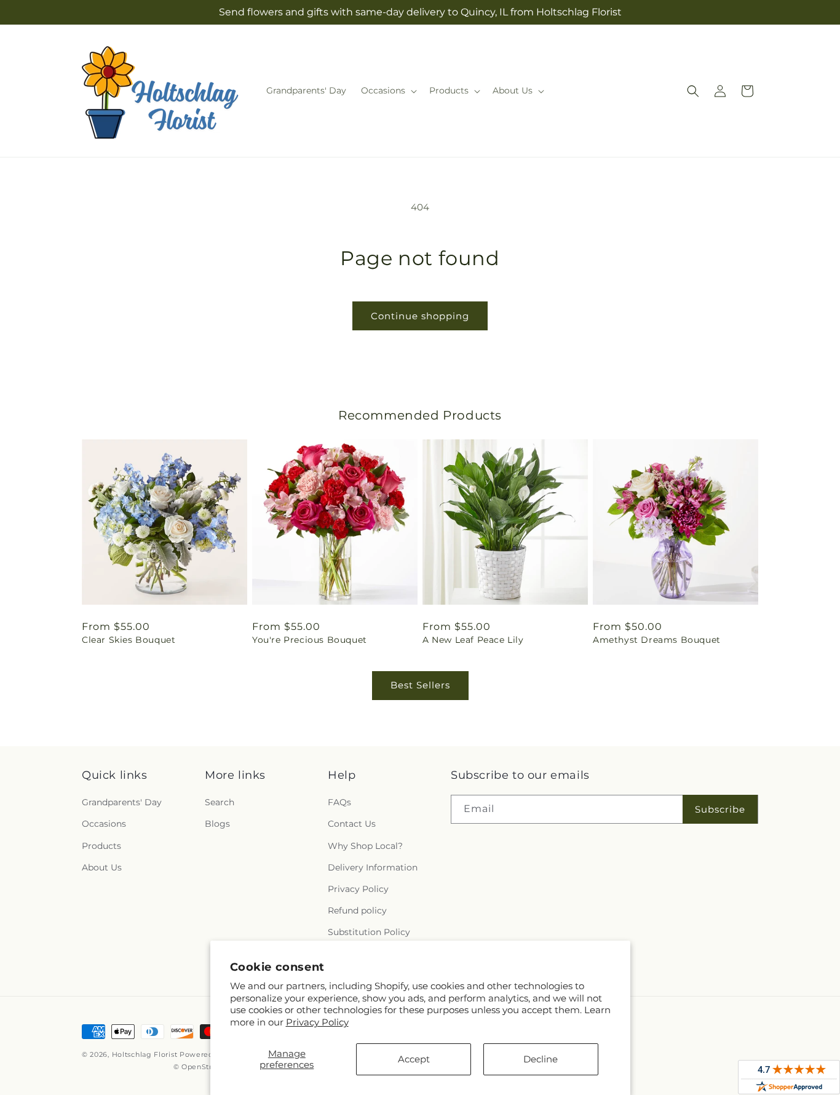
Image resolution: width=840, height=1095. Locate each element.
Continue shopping (420, 316)
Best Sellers (420, 685)
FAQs (339, 802)
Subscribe (720, 809)
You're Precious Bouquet (309, 639)
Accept (414, 1059)
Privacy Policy (317, 1022)
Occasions (104, 823)
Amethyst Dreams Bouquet (657, 639)
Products (101, 845)
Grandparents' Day (122, 802)
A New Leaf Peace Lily (473, 639)
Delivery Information (373, 867)
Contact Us (352, 823)
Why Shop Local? (365, 845)
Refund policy (357, 910)
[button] (388, 90)
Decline (540, 1059)
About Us (102, 867)
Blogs (217, 823)
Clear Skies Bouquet (128, 639)
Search (219, 802)
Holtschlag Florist (145, 1054)
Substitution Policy (369, 932)
